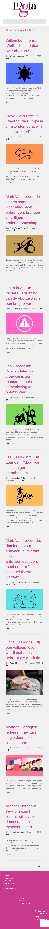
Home (6, 876)
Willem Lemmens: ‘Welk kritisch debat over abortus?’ (22, 45)
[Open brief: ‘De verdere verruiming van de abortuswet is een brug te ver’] (24, 323)
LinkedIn (41, 922)
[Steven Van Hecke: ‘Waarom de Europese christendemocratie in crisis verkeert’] (24, 154)
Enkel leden (8, 886)
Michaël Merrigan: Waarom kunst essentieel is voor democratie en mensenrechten (21, 816)
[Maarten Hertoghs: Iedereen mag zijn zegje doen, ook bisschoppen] (24, 765)
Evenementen (9, 883)
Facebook (41, 919)
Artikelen (7, 881)
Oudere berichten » (35, 867)
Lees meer (10, 102)
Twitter (42, 914)
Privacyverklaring (11, 888)
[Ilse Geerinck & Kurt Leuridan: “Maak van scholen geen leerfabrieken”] (24, 495)
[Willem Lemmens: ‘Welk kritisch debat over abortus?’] (24, 73)
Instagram (38, 917)
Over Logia (8, 878)
